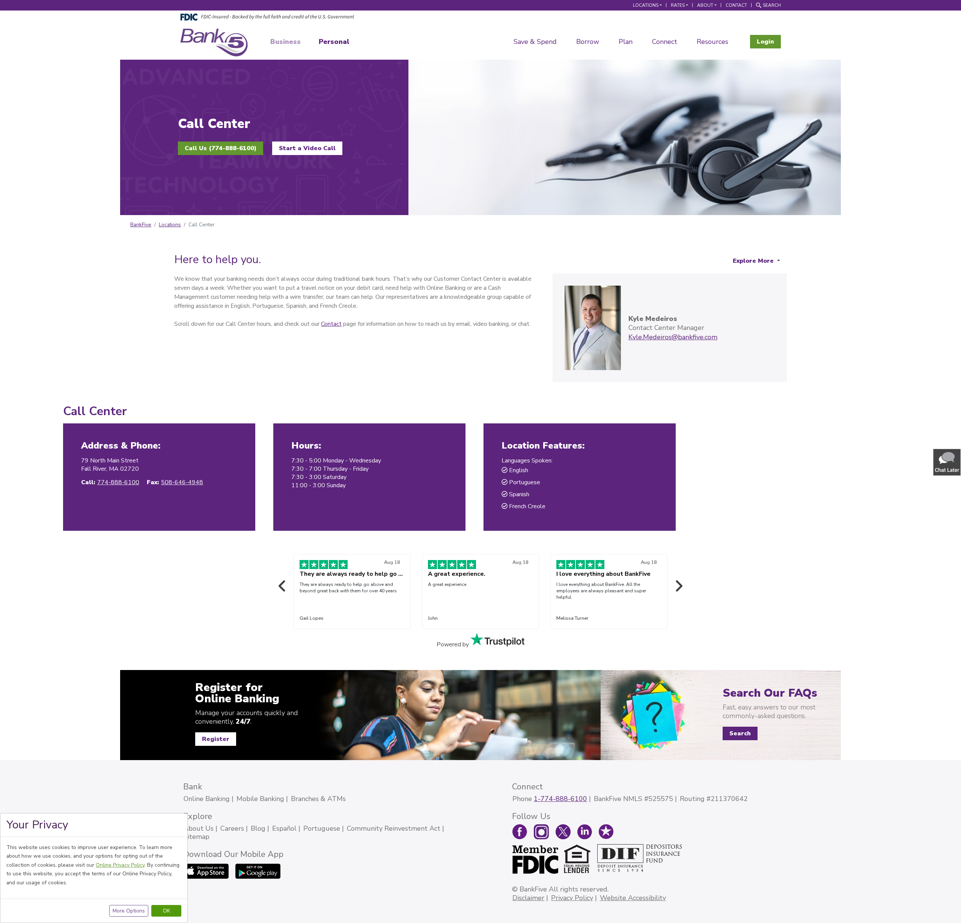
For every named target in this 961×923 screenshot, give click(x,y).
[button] (947, 462)
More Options (129, 910)
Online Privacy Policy (120, 865)
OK (166, 910)
